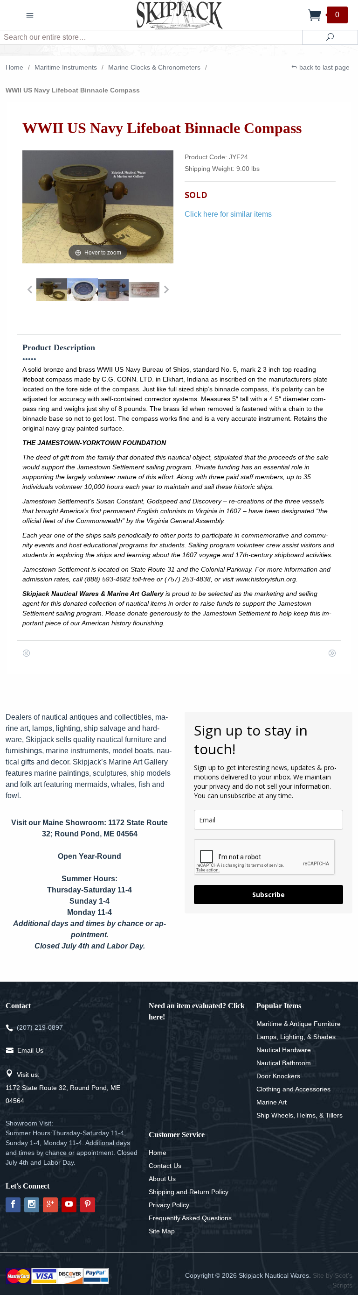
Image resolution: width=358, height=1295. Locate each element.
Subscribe (268, 894)
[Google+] (50, 1204)
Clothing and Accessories (293, 1089)
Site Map (162, 1231)
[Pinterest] (87, 1204)
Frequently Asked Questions (190, 1218)
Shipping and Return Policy (188, 1192)
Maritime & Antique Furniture (298, 1023)
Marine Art (271, 1102)
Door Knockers (278, 1076)
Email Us (30, 1050)
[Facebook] (13, 1204)
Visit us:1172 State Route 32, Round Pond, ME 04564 (63, 1087)
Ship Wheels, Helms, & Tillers (299, 1115)
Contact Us (165, 1165)
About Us (162, 1178)
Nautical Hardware (283, 1050)
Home (14, 67)
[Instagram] (31, 1204)
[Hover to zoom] (97, 206)
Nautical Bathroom (283, 1063)
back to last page (323, 67)
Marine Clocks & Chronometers (154, 67)
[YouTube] (69, 1204)
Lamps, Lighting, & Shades (296, 1036)
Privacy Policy (169, 1205)
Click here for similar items (228, 214)
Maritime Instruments (65, 67)
